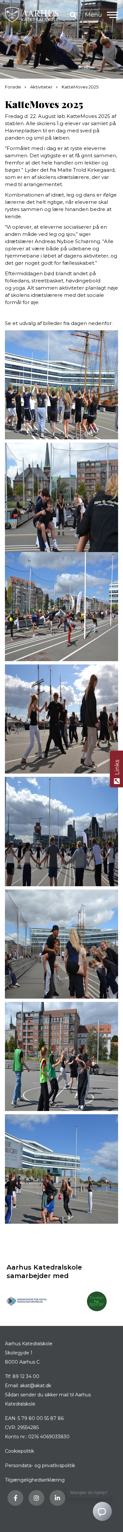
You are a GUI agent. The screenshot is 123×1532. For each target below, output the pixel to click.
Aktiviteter (41, 86)
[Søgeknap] (73, 14)
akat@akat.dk (35, 1385)
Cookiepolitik (19, 1451)
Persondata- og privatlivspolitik (40, 1465)
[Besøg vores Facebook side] (15, 1498)
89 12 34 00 (25, 1376)
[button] (112, 14)
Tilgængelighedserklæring (35, 1480)
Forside (13, 86)
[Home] (31, 14)
